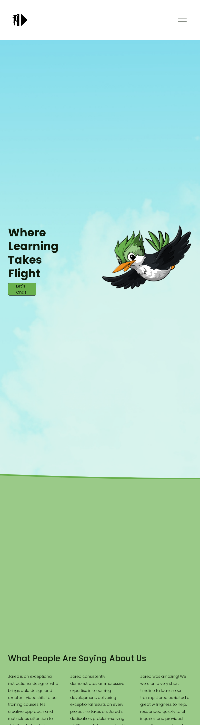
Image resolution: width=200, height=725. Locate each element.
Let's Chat (21, 289)
